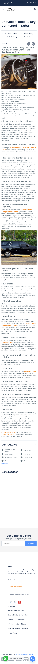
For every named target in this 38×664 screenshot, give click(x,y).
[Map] (19, 498)
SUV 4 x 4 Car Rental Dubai (17, 624)
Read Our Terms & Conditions (18, 628)
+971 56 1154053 (31, 3)
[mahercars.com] (7, 434)
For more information (8, 432)
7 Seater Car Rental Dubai (16, 619)
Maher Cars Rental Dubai (24, 654)
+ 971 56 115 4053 (16, 586)
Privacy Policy (12, 633)
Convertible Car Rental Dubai (17, 615)
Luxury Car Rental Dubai (16, 610)
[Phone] (32, 659)
